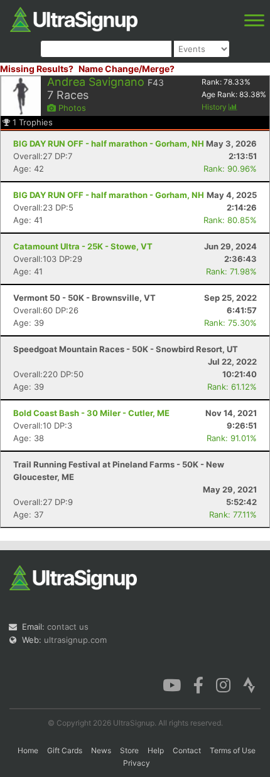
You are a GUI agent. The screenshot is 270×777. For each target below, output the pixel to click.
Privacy (136, 763)
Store (129, 750)
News (101, 750)
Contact (187, 750)
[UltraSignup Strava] (249, 684)
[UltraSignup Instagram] (223, 684)
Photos (71, 108)
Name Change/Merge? (126, 68)
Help (156, 750)
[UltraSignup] (74, 18)
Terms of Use (233, 750)
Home (28, 750)
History (215, 107)
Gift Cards (64, 750)
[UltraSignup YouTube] (172, 684)
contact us (68, 627)
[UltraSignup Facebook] (198, 684)
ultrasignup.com (75, 640)
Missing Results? (36, 68)
